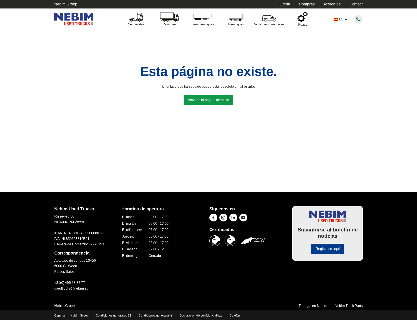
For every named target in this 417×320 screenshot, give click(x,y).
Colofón (235, 315)
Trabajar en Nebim (313, 306)
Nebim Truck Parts (349, 306)
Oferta (285, 4)
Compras (306, 4)
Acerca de (332, 4)
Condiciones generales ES (114, 315)
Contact (356, 4)
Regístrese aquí (328, 249)
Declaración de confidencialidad (200, 315)
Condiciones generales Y (155, 315)
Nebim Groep (65, 4)
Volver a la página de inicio (208, 100)
